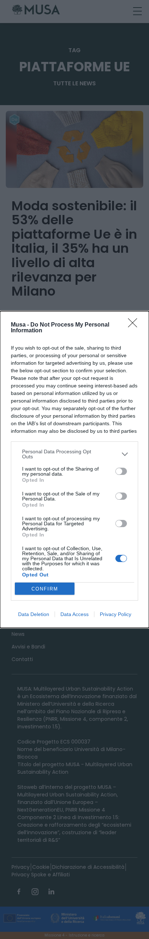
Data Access (74, 614)
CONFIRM (44, 589)
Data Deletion (33, 614)
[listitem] (74, 454)
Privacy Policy (115, 614)
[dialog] (74, 469)
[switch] (121, 471)
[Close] (135, 325)
